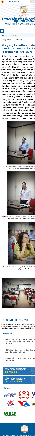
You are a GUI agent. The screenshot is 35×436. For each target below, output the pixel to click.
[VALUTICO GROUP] (24, 395)
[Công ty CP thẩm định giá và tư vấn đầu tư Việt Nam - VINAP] (10, 413)
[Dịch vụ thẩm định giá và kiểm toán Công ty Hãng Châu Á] (10, 395)
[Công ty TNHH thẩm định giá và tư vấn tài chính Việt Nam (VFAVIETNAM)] (24, 404)
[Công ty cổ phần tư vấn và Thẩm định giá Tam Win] (10, 404)
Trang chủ (5, 39)
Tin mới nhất (16, 39)
